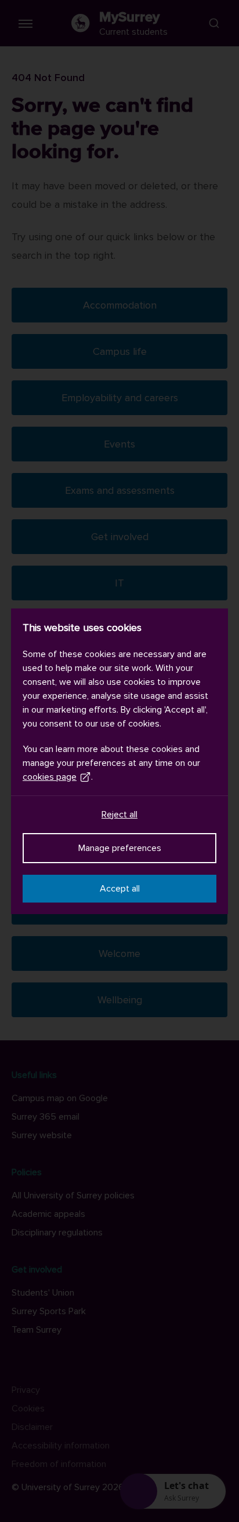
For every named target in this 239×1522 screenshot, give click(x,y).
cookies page (50, 777)
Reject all (119, 814)
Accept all (120, 888)
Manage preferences (119, 848)
